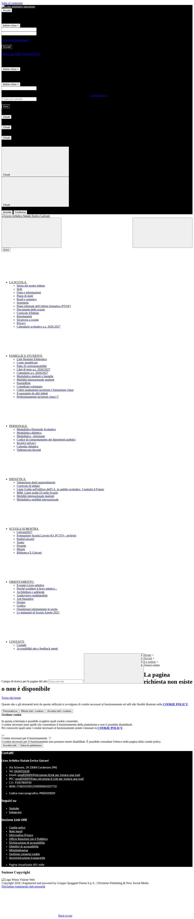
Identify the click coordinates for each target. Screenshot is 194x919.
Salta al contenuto (12, 3)
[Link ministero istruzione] (18, 6)
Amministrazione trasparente (27, 858)
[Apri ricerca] (162, 233)
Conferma (20, 212)
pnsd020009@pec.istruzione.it (49, 779)
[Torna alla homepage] (97, 216)
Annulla (7, 212)
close (6, 249)
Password (43, 33)
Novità (148, 658)
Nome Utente (45, 29)
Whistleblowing (18, 850)
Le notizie (150, 661)
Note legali (16, 831)
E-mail (41, 88)
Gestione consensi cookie (24, 854)
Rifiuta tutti (32, 711)
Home (147, 655)
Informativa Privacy (21, 835)
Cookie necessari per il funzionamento (25, 738)
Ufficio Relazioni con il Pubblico (28, 839)
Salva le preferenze (30, 745)
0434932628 (21, 771)
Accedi (7, 10)
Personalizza (10, 711)
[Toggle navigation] (31, 233)
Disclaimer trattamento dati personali (23, 886)
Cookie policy (17, 827)
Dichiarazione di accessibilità (27, 842)
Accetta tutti (59, 711)
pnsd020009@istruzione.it (49, 775)
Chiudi (6, 116)
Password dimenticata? (15, 40)
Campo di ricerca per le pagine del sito (24, 681)
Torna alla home (11, 697)
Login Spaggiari (98, 95)
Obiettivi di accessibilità (23, 846)
